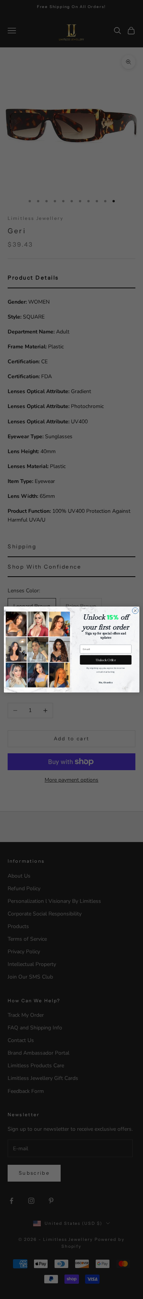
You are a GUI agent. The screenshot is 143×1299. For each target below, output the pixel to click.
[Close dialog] (135, 611)
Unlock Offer (105, 660)
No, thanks (105, 682)
